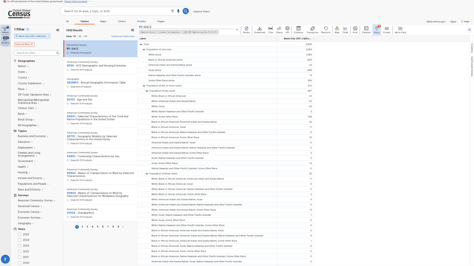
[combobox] (125, 11)
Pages (161, 21)
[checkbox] (20, 234)
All (67, 21)
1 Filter (19, 29)
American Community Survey (82, 62)
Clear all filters (23, 44)
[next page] (123, 226)
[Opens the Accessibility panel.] (5, 260)
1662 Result (74, 30)
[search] (37, 53)
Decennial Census (77, 45)
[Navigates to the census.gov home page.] (15, 16)
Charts (122, 21)
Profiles (141, 21)
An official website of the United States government (35, 1)
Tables (84, 21)
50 (85, 36)
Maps (103, 21)
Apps (453, 21)
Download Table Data (122, 36)
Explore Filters (202, 11)
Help (466, 21)
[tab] (472, 48)
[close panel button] (132, 30)
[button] (172, 11)
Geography (73, 79)
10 (74, 36)
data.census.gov (435, 21)
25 (80, 36)
